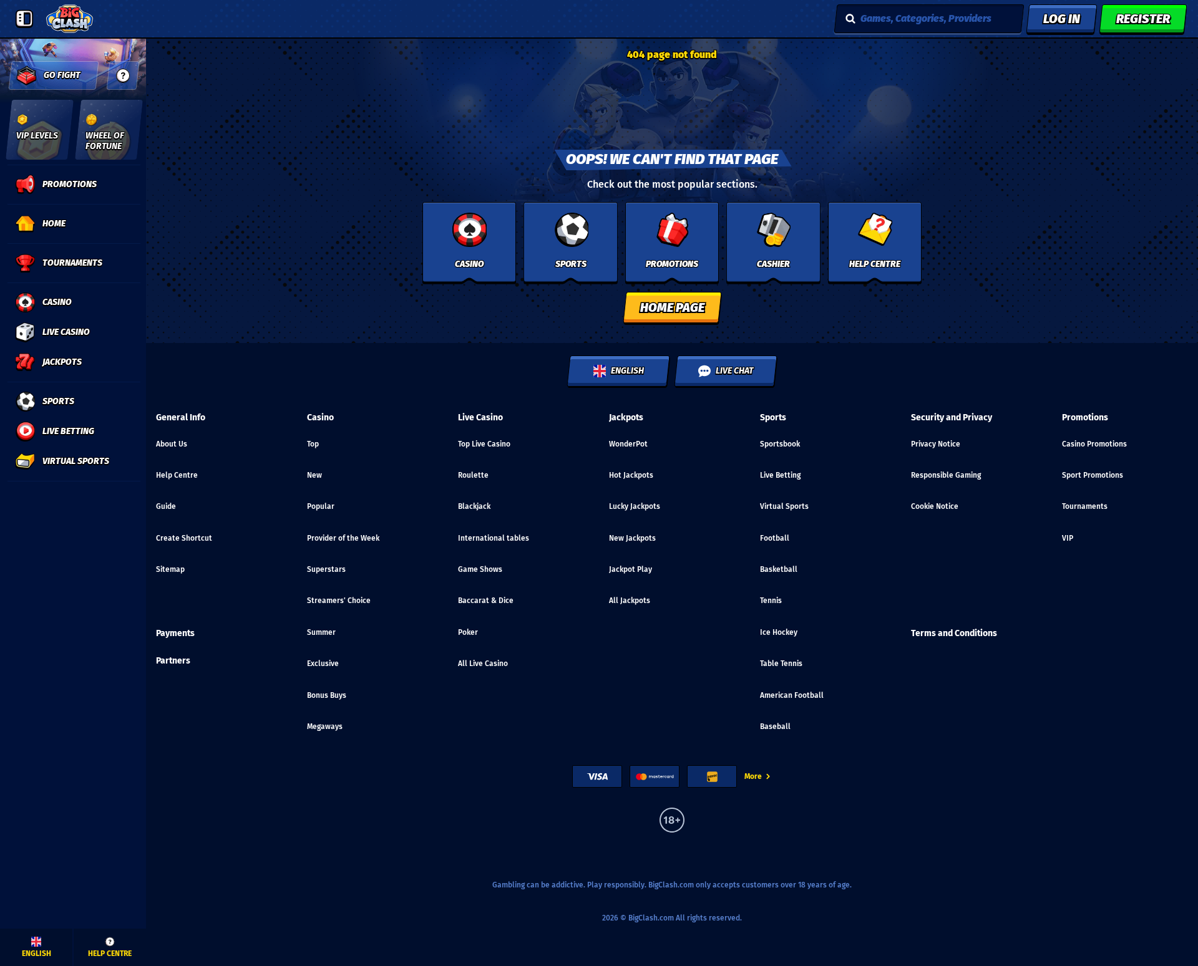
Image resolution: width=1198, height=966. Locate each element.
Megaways (325, 726)
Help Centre (177, 475)
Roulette (473, 475)
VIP (1067, 538)
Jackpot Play (630, 569)
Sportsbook (780, 444)
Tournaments (1085, 506)
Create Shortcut (184, 538)
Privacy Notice (935, 444)
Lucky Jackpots (634, 506)
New (314, 475)
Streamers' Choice (339, 600)
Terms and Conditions (954, 633)
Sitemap (170, 569)
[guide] (123, 75)
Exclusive (323, 663)
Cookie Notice (934, 506)
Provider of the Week (343, 538)
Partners (173, 660)
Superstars (326, 569)
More (753, 776)
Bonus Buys (326, 695)
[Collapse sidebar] (24, 18)
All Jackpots (629, 600)
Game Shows (480, 569)
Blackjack (474, 506)
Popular (320, 506)
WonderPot (628, 444)
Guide (166, 506)
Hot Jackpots (631, 475)
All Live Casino (483, 663)
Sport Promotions (1092, 475)
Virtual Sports (784, 506)
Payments (175, 633)
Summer (321, 632)
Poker (468, 632)
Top (313, 444)
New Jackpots (632, 538)
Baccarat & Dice (486, 600)
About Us (171, 444)
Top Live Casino (484, 444)
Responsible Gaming (946, 475)
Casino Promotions (1094, 444)
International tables (493, 538)
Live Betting (780, 475)
